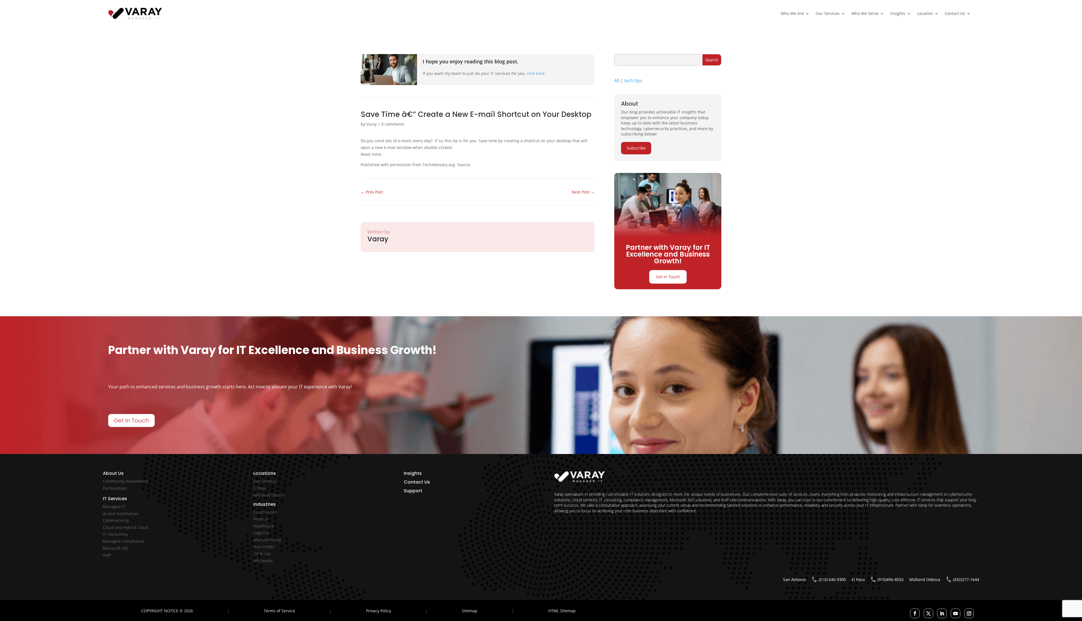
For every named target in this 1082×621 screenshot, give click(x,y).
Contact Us (955, 13)
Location (925, 13)
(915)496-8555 (890, 579)
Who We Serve (865, 13)
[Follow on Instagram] (969, 613)
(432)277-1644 (966, 579)
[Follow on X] (928, 613)
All (616, 80)
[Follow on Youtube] (955, 613)
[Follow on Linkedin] (942, 613)
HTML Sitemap (562, 610)
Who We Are (792, 13)
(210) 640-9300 (832, 579)
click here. (536, 73)
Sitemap (469, 610)
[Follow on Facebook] (915, 613)
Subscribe (636, 148)
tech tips (633, 80)
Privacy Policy (378, 610)
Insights (897, 13)
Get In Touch (668, 276)
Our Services (828, 13)
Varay (371, 124)
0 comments (392, 124)
